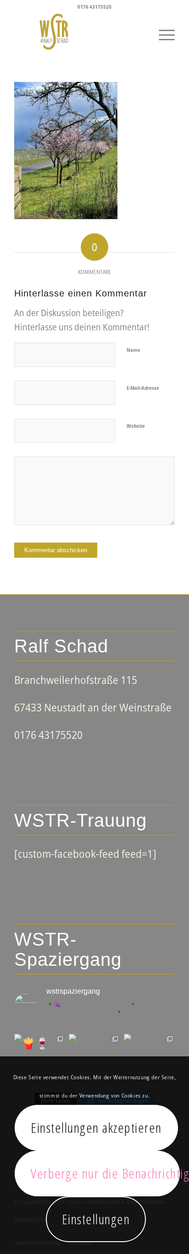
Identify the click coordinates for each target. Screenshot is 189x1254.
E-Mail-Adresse (143, 387)
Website (136, 425)
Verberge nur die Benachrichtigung (105, 1173)
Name (133, 349)
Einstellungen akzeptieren (96, 1127)
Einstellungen (96, 1219)
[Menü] (162, 31)
